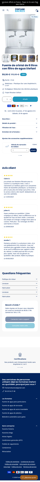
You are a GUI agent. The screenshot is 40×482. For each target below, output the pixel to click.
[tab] (19, 155)
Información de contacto (27, 464)
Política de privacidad (11, 464)
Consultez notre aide (20, 326)
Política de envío (17, 467)
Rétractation (6, 451)
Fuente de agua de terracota (12, 405)
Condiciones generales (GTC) (12, 440)
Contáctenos (6, 448)
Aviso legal (7, 467)
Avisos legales (7, 436)
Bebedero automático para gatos (13, 417)
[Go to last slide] (3, 3)
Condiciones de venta (27, 462)
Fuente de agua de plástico (11, 413)
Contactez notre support (20, 319)
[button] (6, 58)
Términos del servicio (29, 467)
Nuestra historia (8, 429)
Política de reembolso (12, 462)
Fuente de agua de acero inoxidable (15, 409)
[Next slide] (37, 3)
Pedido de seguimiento (10, 444)
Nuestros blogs (7, 433)
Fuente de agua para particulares (14, 402)
